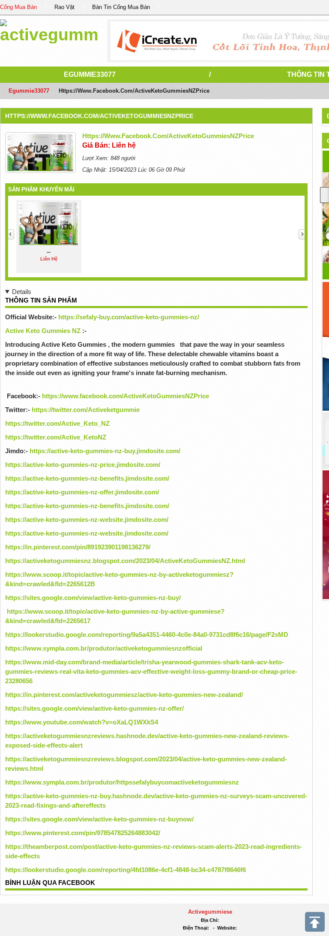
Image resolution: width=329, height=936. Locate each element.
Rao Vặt (64, 7)
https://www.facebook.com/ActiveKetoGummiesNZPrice (99, 115)
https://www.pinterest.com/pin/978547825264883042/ (82, 832)
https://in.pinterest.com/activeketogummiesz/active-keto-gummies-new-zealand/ (124, 694)
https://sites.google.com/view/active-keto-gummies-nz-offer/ (94, 708)
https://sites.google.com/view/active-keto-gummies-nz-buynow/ (99, 819)
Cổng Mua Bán (18, 7)
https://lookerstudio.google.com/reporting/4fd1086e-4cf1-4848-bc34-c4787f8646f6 (125, 869)
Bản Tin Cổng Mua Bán (121, 7)
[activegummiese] (49, 30)
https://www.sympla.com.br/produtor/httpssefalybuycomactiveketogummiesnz (122, 782)
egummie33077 (90, 74)
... (49, 251)
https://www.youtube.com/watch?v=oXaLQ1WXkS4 (81, 722)
